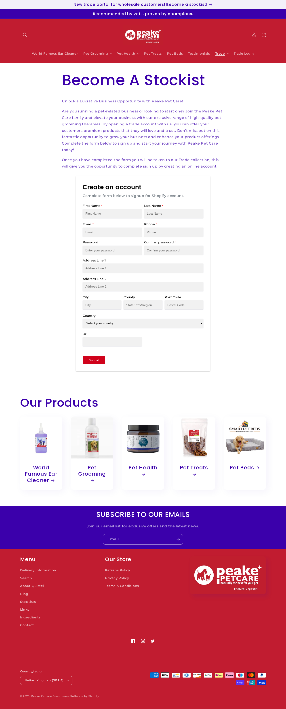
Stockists (28, 602)
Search (26, 578)
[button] (25, 35)
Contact (27, 625)
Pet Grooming (92, 471)
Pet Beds (242, 467)
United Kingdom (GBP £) (44, 680)
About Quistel (32, 586)
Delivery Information (38, 570)
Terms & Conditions (122, 586)
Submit (94, 360)
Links (24, 609)
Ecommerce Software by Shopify (76, 696)
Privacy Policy (117, 578)
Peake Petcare (41, 696)
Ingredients (30, 617)
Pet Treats (194, 467)
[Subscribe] (178, 539)
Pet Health (143, 467)
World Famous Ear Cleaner (41, 474)
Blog (24, 594)
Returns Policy (117, 570)
